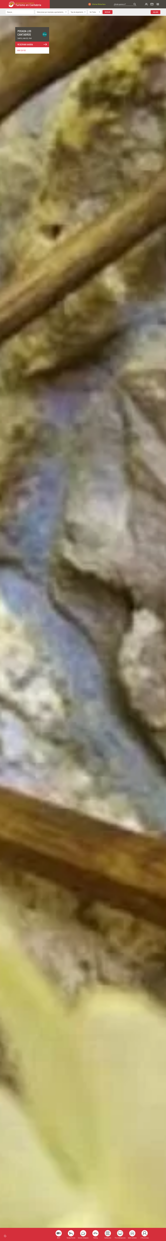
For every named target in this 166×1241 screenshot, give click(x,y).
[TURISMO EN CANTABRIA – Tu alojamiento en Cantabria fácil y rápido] (24, 4)
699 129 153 (21, 50)
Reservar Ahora (25, 44)
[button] (134, 4)
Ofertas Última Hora (98, 4)
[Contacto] (152, 4)
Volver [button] (155, 12)
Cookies (5, 1236)
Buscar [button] (107, 12)
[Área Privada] (146, 4)
